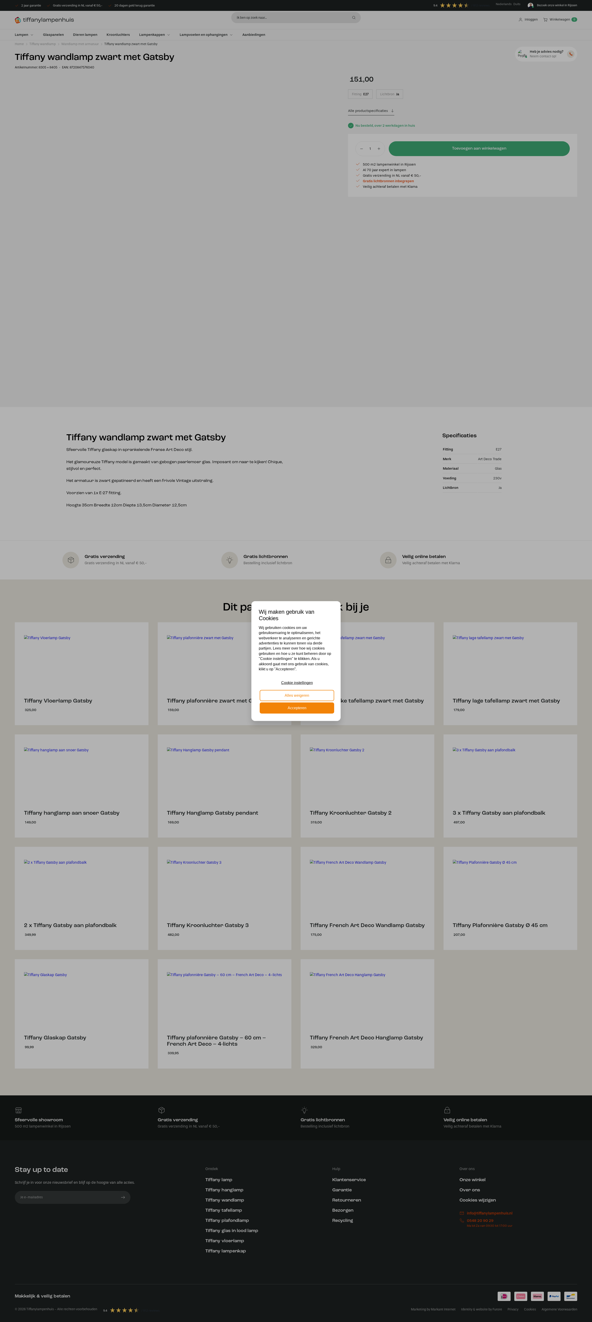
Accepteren (297, 708)
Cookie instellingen (297, 683)
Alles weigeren (297, 695)
